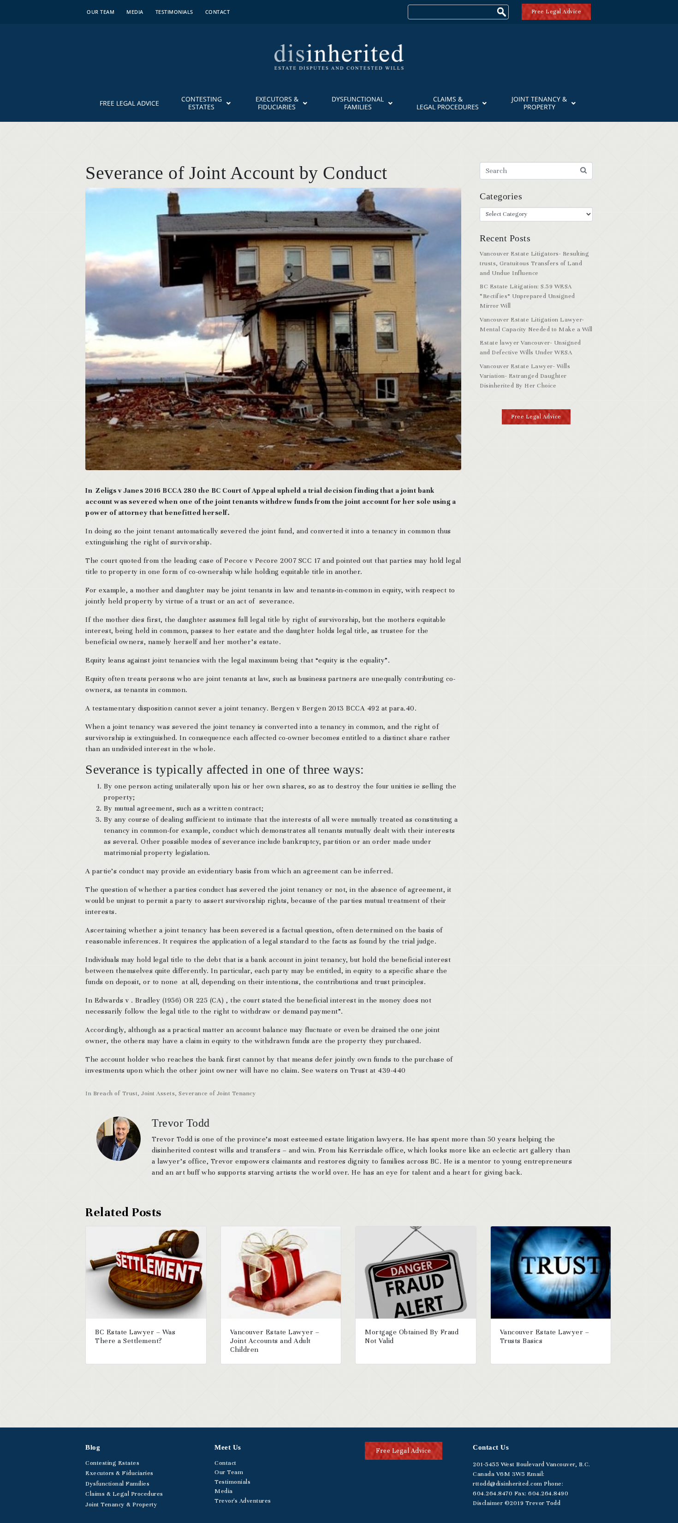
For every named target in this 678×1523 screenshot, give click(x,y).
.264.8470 (492, 1493)
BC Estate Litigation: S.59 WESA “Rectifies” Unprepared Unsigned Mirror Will (527, 296)
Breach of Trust (115, 1093)
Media (134, 11)
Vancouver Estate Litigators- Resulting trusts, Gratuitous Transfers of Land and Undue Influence (534, 263)
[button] (536, 416)
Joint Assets (158, 1093)
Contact (217, 11)
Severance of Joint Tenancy (217, 1093)
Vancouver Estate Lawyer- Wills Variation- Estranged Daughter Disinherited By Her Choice (525, 376)
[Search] (502, 13)
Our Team (100, 11)
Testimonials (174, 11)
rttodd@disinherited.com (507, 1483)
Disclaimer (488, 1503)
